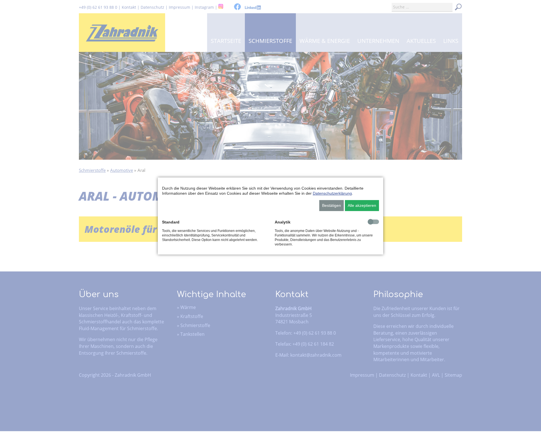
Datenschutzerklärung (332, 193)
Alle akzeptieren (362, 205)
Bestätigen (331, 205)
